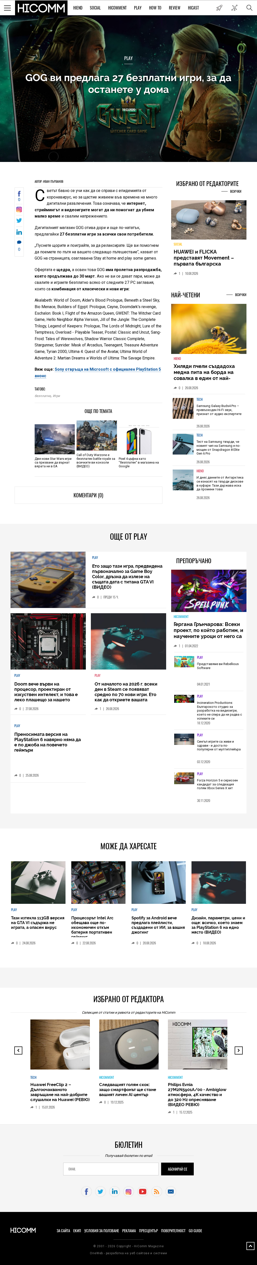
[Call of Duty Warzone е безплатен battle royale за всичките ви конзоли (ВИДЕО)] (97, 435)
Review (174, 8)
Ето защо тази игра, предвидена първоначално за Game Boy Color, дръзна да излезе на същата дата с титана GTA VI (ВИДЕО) (127, 576)
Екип (77, 1230)
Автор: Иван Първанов (49, 181)
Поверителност (173, 1230)
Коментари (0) (88, 495)
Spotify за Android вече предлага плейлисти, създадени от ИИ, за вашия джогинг (158, 925)
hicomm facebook (86, 1191)
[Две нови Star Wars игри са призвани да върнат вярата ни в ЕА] (55, 439)
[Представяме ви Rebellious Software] (184, 662)
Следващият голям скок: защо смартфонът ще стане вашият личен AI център (127, 1089)
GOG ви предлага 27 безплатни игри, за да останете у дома (128, 83)
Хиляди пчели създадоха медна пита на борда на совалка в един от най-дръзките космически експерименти (204, 378)
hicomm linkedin (114, 1191)
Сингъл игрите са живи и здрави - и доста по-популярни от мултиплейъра (219, 745)
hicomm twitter (100, 1191)
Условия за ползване (101, 1230)
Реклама (129, 1230)
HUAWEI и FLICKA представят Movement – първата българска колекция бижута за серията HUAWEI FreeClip (205, 264)
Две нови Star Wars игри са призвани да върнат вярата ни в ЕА (53, 462)
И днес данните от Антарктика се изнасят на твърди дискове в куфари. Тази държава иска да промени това (220, 483)
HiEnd (77, 8)
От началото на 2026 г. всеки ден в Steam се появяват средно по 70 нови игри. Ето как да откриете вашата (126, 691)
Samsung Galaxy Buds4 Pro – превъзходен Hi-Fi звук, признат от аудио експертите (219, 409)
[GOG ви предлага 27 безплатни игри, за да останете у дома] (19, 211)
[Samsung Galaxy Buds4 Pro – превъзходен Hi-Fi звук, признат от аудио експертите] (183, 408)
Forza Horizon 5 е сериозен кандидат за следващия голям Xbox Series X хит (217, 784)
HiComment (117, 8)
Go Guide (195, 1230)
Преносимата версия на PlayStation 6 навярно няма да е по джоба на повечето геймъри (47, 742)
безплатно (43, 396)
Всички (235, 191)
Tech (200, 399)
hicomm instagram (128, 1191)
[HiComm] (41, 8)
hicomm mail (170, 1191)
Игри (56, 396)
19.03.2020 (128, 110)
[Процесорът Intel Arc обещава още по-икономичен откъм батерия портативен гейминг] (98, 882)
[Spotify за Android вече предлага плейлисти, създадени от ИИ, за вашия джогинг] (159, 882)
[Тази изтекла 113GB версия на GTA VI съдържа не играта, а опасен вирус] (38, 882)
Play (138, 8)
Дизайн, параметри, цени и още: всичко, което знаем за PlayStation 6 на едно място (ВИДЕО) (218, 925)
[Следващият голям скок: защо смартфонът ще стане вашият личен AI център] (140, 1047)
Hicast (193, 8)
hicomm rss (156, 1191)
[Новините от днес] (219, 8)
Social (95, 8)
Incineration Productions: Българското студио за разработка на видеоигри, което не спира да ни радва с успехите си (219, 710)
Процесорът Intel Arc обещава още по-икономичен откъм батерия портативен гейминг (92, 927)
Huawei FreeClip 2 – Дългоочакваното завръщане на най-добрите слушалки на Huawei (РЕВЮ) (60, 1092)
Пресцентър (148, 1230)
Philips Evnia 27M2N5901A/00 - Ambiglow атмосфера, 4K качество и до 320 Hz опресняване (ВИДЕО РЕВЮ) (197, 1094)
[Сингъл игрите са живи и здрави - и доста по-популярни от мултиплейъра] (184, 740)
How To (155, 8)
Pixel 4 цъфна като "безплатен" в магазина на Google (139, 462)
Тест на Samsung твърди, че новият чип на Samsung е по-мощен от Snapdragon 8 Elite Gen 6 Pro (218, 447)
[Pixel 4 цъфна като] (139, 439)
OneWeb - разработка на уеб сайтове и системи (128, 1253)
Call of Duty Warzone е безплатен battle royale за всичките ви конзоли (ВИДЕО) (96, 460)
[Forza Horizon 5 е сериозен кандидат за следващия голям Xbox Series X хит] (184, 778)
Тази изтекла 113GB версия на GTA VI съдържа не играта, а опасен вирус (38, 923)
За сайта (63, 1230)
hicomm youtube (142, 1191)
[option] (208, 412)
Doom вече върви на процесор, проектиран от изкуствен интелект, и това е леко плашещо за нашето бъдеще (46, 694)
